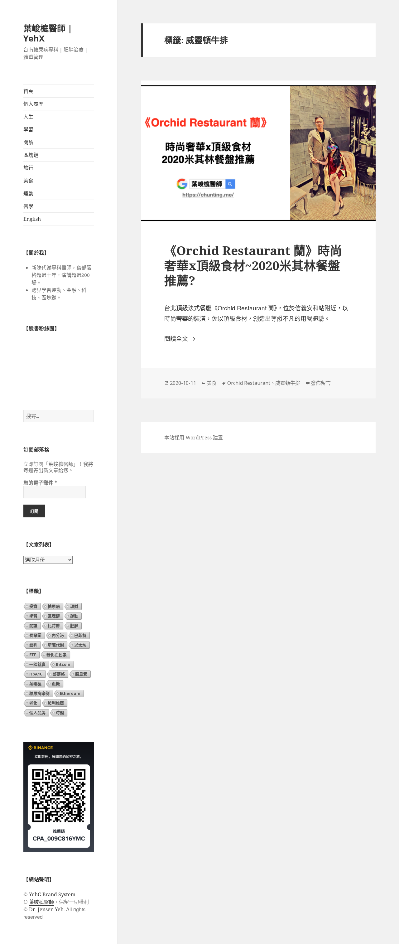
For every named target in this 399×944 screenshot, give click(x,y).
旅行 (28, 167)
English (32, 218)
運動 (28, 193)
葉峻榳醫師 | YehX (47, 33)
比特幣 (54, 625)
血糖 (56, 683)
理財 (74, 606)
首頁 (28, 91)
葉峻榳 (35, 683)
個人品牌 (37, 712)
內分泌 (58, 635)
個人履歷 (33, 103)
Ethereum (70, 693)
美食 (28, 180)
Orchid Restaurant (248, 383)
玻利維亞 (56, 703)
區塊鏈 (30, 155)
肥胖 (74, 625)
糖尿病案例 (39, 693)
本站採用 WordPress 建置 (193, 437)
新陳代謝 (56, 645)
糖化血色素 (56, 654)
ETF (32, 654)
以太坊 (80, 645)
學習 (28, 129)
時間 (60, 712)
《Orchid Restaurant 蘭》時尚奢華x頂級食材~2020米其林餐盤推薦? (253, 265)
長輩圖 (35, 635)
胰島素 (81, 674)
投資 (33, 606)
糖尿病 (54, 606)
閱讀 (28, 142)
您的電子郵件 (40, 483)
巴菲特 (80, 635)
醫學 (28, 206)
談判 (33, 645)
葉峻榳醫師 (41, 901)
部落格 (59, 674)
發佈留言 (321, 383)
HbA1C (35, 674)
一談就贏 (37, 664)
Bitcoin (63, 664)
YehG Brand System (52, 894)
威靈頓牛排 (287, 383)
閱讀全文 (180, 339)
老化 (33, 703)
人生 (28, 116)
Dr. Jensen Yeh (46, 909)
